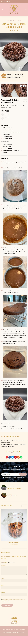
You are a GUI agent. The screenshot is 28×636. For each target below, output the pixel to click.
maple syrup (9, 136)
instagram (2, 1)
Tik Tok (4, 1)
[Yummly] (18, 457)
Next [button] (25, 506)
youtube (7, 1)
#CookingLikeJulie (10, 446)
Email (2, 585)
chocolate (9, 451)
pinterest (9, 1)
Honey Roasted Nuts (14, 542)
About (17, 629)
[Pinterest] (15, 457)
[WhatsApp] (21, 457)
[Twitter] (12, 457)
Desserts (9, 20)
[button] (24, 86)
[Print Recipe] (21, 86)
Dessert (15, 451)
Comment (3, 565)
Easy (20, 451)
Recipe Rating (4, 562)
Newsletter (22, 629)
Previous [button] (22, 506)
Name (2, 578)
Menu (25, 9)
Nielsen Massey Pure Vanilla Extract (13, 132)
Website (3, 592)
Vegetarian (18, 20)
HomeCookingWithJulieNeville (11, 444)
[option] (14, 527)
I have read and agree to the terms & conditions (14, 477)
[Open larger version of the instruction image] (15, 186)
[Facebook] (9, 457)
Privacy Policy (6, 629)
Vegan (13, 20)
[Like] (7, 457)
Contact (13, 629)
